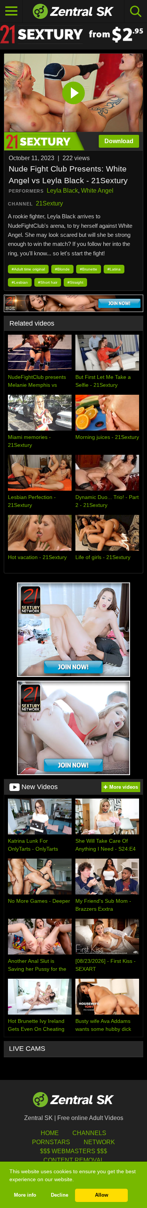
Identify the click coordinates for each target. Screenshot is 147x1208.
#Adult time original (28, 269)
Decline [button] (59, 1195)
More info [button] (25, 1195)
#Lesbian (20, 282)
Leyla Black (62, 190)
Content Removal (73, 1160)
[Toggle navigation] (11, 11)
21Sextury (49, 203)
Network (99, 1142)
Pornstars (51, 1142)
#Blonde (62, 269)
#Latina (114, 269)
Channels (89, 1133)
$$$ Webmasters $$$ (73, 1151)
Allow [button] (101, 1195)
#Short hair (47, 282)
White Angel (97, 190)
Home (50, 1133)
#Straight (75, 282)
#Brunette (88, 269)
